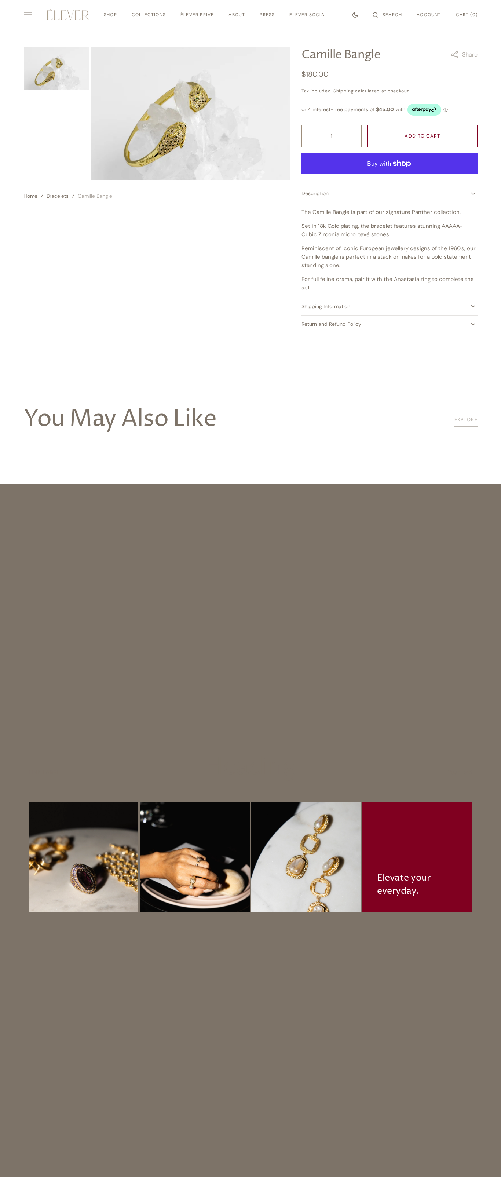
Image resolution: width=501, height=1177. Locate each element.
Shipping (343, 91)
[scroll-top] (484, 1160)
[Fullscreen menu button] (27, 15)
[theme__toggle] (355, 15)
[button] (387, 15)
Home (30, 196)
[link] (83, 857)
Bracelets (58, 196)
